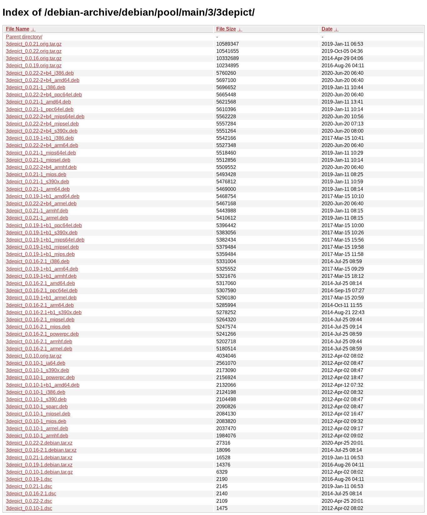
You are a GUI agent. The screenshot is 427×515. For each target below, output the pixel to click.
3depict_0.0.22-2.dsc (29, 501)
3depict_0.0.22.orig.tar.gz (34, 51)
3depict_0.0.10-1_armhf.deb (37, 435)
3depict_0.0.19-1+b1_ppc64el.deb (44, 225)
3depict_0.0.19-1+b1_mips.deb (40, 254)
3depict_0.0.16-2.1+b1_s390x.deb (44, 312)
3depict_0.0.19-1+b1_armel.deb (41, 297)
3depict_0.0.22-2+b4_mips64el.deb (45, 116)
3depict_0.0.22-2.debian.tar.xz (39, 443)
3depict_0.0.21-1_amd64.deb (38, 102)
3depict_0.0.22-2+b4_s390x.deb (42, 131)
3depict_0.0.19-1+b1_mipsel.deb (42, 247)
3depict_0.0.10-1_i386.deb (35, 392)
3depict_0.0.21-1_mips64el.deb (41, 153)
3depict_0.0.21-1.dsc (29, 486)
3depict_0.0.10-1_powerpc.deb (40, 377)
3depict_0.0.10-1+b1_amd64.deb (42, 385)
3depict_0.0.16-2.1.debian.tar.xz (41, 450)
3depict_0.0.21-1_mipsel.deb (38, 160)
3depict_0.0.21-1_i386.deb (35, 87)
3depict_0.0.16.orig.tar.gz (34, 58)
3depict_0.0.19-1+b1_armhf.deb (41, 276)
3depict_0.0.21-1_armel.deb (37, 218)
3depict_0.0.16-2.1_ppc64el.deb (42, 290)
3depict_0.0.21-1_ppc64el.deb (39, 109)
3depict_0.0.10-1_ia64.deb (35, 363)
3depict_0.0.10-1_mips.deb (36, 421)
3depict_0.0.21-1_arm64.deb (38, 189)
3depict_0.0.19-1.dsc (29, 479)
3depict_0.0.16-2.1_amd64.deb (40, 283)
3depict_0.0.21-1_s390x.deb (37, 181)
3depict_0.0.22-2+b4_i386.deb (40, 73)
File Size (226, 29)
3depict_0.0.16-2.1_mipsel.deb (40, 319)
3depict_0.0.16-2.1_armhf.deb (39, 341)
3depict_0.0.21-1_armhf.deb (37, 210)
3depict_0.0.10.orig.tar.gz (34, 356)
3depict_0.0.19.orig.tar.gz (34, 65)
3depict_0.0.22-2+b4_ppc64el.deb (44, 94)
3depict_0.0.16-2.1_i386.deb (37, 261)
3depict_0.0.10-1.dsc (29, 508)
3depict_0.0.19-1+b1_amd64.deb (42, 196)
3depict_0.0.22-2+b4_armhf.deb (41, 167)
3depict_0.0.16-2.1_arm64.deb (40, 305)
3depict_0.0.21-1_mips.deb (36, 174)
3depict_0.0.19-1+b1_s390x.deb (42, 232)
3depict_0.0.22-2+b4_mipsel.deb (42, 123)
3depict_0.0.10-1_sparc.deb (37, 406)
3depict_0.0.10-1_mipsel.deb (38, 413)
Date (327, 29)
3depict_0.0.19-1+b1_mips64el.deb (45, 239)
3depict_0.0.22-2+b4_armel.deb (41, 203)
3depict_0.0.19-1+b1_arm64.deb (42, 269)
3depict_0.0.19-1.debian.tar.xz (39, 464)
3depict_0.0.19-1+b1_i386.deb (40, 138)
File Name (17, 29)
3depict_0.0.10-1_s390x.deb (37, 370)
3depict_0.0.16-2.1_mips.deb (38, 326)
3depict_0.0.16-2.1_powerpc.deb (42, 334)
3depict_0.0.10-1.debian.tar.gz (39, 472)
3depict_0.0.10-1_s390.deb (36, 399)
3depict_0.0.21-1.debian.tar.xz (39, 457)
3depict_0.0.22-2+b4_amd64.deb (42, 80)
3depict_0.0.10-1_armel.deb (37, 428)
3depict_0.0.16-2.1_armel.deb (39, 348)
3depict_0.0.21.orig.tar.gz (34, 44)
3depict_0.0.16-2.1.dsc (31, 493)
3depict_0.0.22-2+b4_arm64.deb (42, 145)
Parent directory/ (24, 36)
